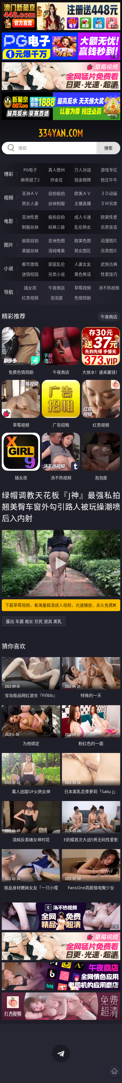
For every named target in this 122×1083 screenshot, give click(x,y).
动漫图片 (109, 240)
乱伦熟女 (82, 227)
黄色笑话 (82, 274)
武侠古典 (109, 264)
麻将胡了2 (30, 180)
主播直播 (82, 203)
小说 (8, 268)
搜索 (108, 148)
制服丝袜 (30, 227)
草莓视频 (82, 288)
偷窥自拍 (30, 240)
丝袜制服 (56, 203)
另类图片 (109, 250)
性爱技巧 (109, 274)
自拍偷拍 (56, 193)
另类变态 (109, 227)
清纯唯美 (56, 250)
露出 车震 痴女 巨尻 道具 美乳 (34, 621)
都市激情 (30, 264)
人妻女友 (82, 264)
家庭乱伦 (56, 264)
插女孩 (30, 288)
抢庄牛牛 (109, 180)
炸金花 (56, 180)
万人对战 (82, 170)
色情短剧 (82, 298)
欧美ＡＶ (82, 193)
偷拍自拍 (56, 217)
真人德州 (56, 170)
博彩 (8, 174)
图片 (8, 245)
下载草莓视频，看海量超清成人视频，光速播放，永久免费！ (61, 605)
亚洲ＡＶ (30, 193)
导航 (8, 292)
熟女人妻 (30, 203)
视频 (8, 197)
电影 (8, 221)
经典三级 (56, 227)
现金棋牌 (82, 180)
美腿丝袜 (30, 250)
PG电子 (30, 170)
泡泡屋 (56, 298)
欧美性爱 (109, 217)
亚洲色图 (56, 240)
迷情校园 (30, 274)
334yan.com (60, 133)
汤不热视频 (109, 288)
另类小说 (56, 274)
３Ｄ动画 (109, 193)
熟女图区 (82, 250)
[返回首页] (114, 1071)
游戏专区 (109, 170)
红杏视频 (30, 298)
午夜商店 (56, 288)
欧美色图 (82, 240)
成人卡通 (82, 217)
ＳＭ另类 (109, 203)
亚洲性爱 (30, 217)
